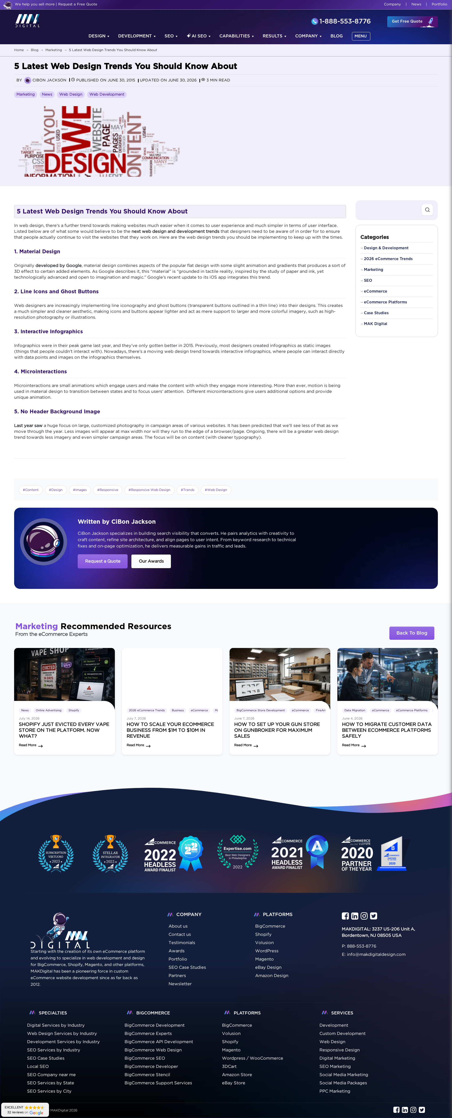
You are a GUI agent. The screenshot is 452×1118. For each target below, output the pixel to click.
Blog (337, 36)
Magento (231, 1050)
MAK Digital (375, 324)
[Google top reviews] (238, 853)
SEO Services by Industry (53, 1050)
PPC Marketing (334, 1091)
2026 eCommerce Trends (388, 259)
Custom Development (342, 1034)
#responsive (107, 490)
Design (97, 36)
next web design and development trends (175, 231)
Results (272, 36)
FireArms (322, 710)
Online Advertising (48, 710)
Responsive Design (339, 1050)
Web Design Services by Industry (62, 1034)
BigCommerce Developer (151, 1067)
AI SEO (199, 36)
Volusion (231, 1034)
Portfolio (439, 4)
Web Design (70, 94)
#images (80, 490)
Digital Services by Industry (56, 1025)
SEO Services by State (50, 1083)
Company (392, 4)
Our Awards (151, 561)
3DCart (229, 1067)
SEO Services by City (49, 1091)
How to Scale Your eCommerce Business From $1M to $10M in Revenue (170, 730)
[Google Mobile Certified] (174, 859)
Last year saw (28, 426)
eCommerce (375, 291)
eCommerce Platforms (385, 302)
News (416, 4)
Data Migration (354, 710)
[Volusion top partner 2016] (377, 859)
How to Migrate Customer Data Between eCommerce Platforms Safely (387, 730)
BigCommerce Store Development (261, 710)
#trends (187, 490)
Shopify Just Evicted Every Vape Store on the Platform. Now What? (64, 730)
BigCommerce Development (155, 1025)
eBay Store (233, 1083)
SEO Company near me (51, 1075)
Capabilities (234, 36)
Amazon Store (237, 1075)
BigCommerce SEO (145, 1058)
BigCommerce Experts (148, 1034)
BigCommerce (237, 1025)
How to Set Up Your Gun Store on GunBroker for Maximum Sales (277, 730)
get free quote (407, 21)
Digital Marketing (337, 1058)
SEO (169, 36)
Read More (27, 745)
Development (135, 36)
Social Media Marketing (343, 1075)
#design (56, 490)
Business (178, 710)
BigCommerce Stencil (147, 1075)
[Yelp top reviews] (300, 858)
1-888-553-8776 (345, 22)
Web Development (106, 94)
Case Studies (376, 313)
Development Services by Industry (63, 1042)
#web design (216, 490)
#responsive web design (149, 490)
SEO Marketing (335, 1067)
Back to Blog (411, 633)
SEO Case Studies (46, 1058)
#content (31, 490)
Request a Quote (103, 561)
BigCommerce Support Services (158, 1083)
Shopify (74, 710)
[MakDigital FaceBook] (345, 916)
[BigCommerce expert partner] (55, 853)
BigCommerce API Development (159, 1042)
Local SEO (38, 1067)
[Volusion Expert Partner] (111, 853)
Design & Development (386, 248)
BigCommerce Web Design (153, 1050)
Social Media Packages (343, 1083)
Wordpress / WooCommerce (252, 1058)
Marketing (25, 94)
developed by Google (58, 266)
